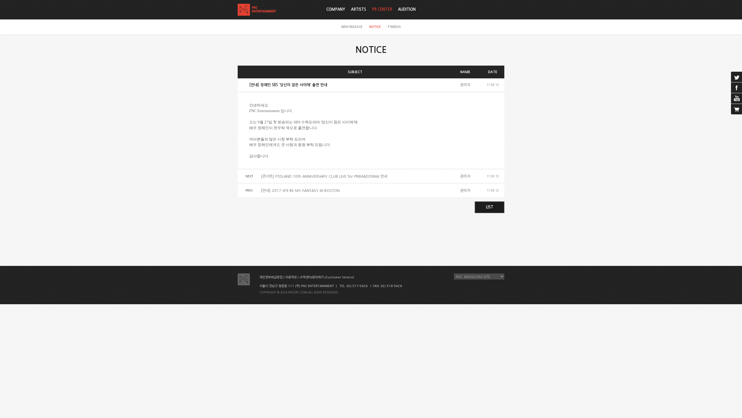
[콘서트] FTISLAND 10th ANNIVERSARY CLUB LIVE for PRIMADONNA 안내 (324, 176)
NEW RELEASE (351, 26)
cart (736, 109)
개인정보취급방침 (271, 277)
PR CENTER (382, 9)
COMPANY (335, 9)
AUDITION (407, 9)
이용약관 (291, 277)
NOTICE (375, 26)
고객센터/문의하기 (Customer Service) (326, 277)
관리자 (465, 85)
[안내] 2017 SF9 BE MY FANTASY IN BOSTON (300, 190)
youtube (736, 98)
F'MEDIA (394, 26)
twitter (736, 77)
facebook (736, 87)
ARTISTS (358, 9)
